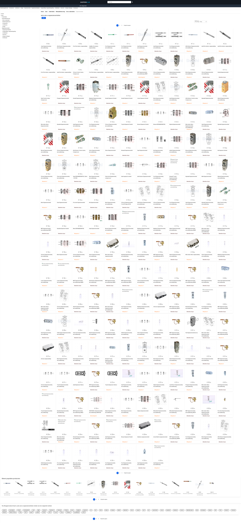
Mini (197, 510)
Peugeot (226, 510)
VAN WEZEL (68, 512)
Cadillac (44, 510)
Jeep (144, 510)
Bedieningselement (4, 8)
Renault (4, 512)
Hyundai (112, 510)
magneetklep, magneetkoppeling (47, 8)
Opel (220, 510)
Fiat (95, 510)
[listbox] (200, 22)
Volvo (83, 512)
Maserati (168, 510)
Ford (101, 510)
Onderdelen (4, 16)
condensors (17, 8)
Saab (20, 512)
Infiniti (119, 510)
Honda (106, 510)
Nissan (210, 510)
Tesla (50, 512)
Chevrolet (52, 510)
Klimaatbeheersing (6, 18)
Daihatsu (85, 510)
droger (22, 8)
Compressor (11, 8)
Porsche (233, 510)
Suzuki (43, 512)
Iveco (132, 510)
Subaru (37, 512)
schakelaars (57, 8)
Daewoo (78, 510)
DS (91, 510)
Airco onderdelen (6, 20)
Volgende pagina (127, 25)
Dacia (72, 510)
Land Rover (155, 510)
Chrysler (59, 510)
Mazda (182, 510)
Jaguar (138, 510)
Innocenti (125, 510)
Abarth (4, 510)
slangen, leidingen (69, 8)
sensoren (62, 8)
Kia (148, 510)
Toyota (55, 512)
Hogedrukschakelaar (35, 8)
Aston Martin (26, 510)
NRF (215, 510)
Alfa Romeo (11, 510)
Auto (3, 15)
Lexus (162, 510)
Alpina (18, 510)
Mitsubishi (203, 510)
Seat (26, 512)
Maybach (175, 510)
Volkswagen (76, 512)
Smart (31, 512)
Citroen (66, 510)
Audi (33, 510)
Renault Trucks (13, 512)
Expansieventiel (27, 8)
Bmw (38, 510)
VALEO (62, 512)
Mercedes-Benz (190, 510)
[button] (83, 5)
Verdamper (75, 8)
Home (3, 13)
